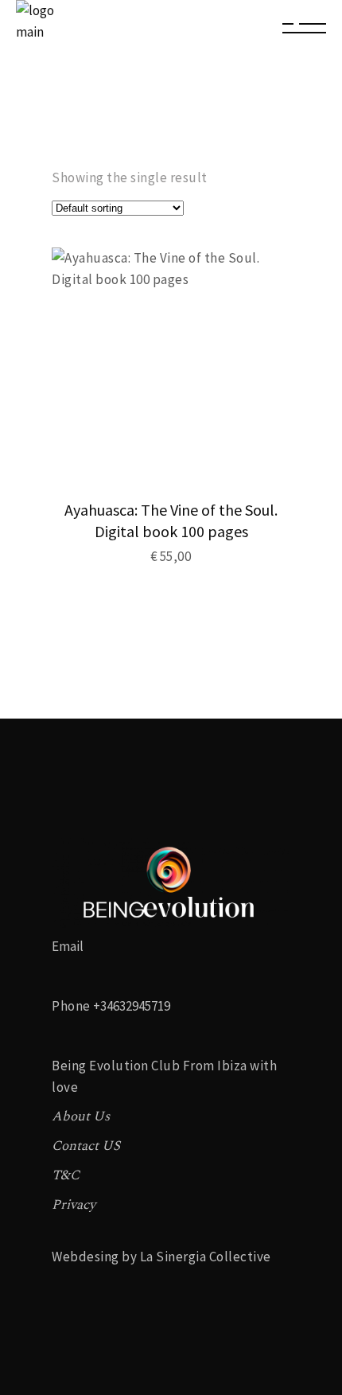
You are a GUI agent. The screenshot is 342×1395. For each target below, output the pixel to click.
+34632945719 (131, 1006)
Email (68, 946)
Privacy (73, 1204)
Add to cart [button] (195, 556)
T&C (66, 1175)
